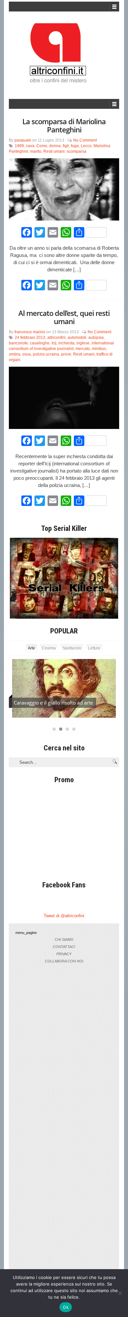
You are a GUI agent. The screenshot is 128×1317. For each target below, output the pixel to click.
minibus (99, 348)
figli (66, 146)
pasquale (22, 140)
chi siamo (64, 939)
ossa (26, 354)
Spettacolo (71, 648)
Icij (54, 343)
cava (30, 146)
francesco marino (29, 332)
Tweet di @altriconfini (64, 915)
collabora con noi (64, 961)
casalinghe (40, 343)
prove (66, 354)
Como (41, 146)
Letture (94, 648)
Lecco (86, 146)
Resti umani (54, 151)
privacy (64, 954)
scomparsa (76, 151)
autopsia (96, 337)
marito (35, 151)
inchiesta (66, 343)
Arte (31, 648)
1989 (19, 146)
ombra (14, 354)
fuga (75, 146)
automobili (77, 337)
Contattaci (64, 947)
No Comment (85, 140)
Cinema (49, 648)
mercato (82, 348)
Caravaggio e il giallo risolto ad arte (53, 702)
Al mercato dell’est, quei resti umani (64, 317)
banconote (18, 343)
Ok (66, 1307)
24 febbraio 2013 (30, 337)
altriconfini (56, 337)
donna (55, 146)
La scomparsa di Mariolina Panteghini (64, 125)
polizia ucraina (46, 354)
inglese (83, 343)
